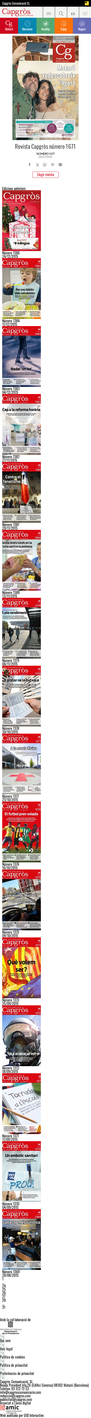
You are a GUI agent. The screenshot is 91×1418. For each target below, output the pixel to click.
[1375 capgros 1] (45, 899)
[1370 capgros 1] (45, 1171)
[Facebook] (29, 164)
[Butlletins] (85, 12)
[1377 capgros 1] (45, 764)
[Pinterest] (52, 164)
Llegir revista (45, 174)
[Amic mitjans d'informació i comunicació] (45, 1409)
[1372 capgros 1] (45, 1035)
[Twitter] (38, 165)
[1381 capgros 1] (45, 492)
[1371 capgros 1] (45, 1103)
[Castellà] (73, 12)
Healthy (45, 29)
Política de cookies (12, 1357)
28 (4, 1300)
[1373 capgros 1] (45, 967)
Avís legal (6, 1348)
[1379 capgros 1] (45, 628)
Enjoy (63, 29)
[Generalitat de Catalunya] (45, 1327)
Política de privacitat (14, 1365)
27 (3, 1296)
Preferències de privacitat (17, 1373)
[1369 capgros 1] (45, 1239)
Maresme (27, 29)
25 (4, 1289)
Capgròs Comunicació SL (16, 3)
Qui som (5, 1340)
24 (4, 1286)
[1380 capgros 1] (45, 560)
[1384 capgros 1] (45, 288)
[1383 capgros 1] (45, 356)
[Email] (60, 164)
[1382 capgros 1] (45, 424)
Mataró (9, 29)
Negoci (82, 29)
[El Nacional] (87, 3)
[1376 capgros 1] (45, 832)
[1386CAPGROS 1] (45, 220)
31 (3, 1307)
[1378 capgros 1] (45, 696)
